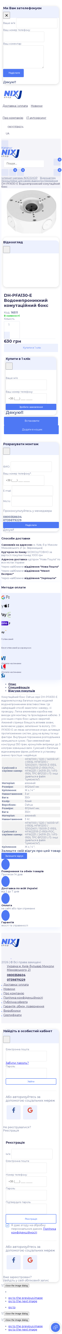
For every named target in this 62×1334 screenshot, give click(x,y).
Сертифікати (12, 1015)
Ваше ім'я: (9, 23)
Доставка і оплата (15, 106)
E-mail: (7, 490)
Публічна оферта (15, 1002)
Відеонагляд (48, 178)
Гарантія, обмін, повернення (23, 1006)
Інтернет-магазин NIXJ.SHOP (19, 178)
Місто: (7, 501)
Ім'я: (8, 1154)
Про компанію (13, 117)
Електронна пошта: (17, 1049)
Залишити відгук (14, 855)
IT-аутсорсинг (36, 117)
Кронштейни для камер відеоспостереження (29, 180)
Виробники (12, 1010)
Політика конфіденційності (23, 997)
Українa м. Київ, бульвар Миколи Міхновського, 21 (30, 968)
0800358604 (16, 975)
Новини (37, 106)
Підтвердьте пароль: (18, 1202)
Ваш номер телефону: (16, 30)
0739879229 (16, 979)
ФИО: (6, 466)
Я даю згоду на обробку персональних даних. (33, 1229)
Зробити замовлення (31, 407)
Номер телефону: (16, 1174)
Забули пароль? (17, 1063)
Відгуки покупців (21, 690)
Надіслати (14, 73)
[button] (25, 1298)
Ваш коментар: (12, 43)
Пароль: (10, 1066)
